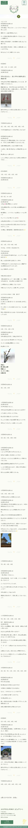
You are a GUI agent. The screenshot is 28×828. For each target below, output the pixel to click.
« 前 (2, 797)
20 (13, 797)
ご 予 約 (4, 2)
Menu (24, 4)
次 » (16, 797)
